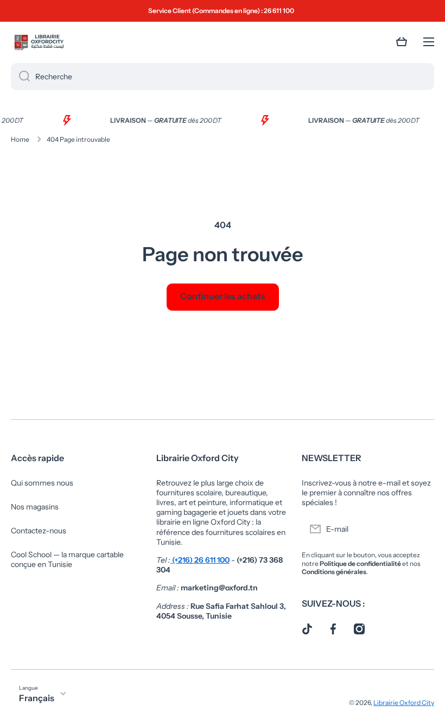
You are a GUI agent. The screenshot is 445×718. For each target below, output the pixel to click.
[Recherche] (20, 76)
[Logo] (38, 42)
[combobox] (222, 76)
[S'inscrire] (420, 529)
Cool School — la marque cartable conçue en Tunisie (67, 559)
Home (20, 139)
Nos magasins (35, 507)
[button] (401, 41)
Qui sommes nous (42, 483)
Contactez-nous (38, 531)
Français (36, 697)
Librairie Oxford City (403, 702)
